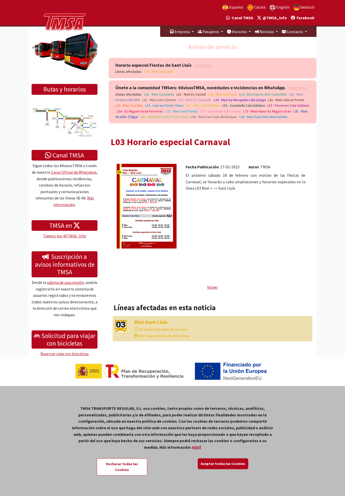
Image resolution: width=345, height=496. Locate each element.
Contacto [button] (295, 31)
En (282, 7)
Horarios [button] (239, 31)
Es (235, 7)
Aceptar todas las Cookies (223, 463)
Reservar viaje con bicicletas (64, 353)
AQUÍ (196, 447)
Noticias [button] (267, 31)
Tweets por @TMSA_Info (64, 235)
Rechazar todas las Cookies (122, 467)
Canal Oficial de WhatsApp (73, 172)
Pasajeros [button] (211, 31)
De (307, 7)
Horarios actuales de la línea (163, 329)
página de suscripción (65, 282)
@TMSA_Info (274, 17)
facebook (304, 17)
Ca (259, 7)
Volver (212, 287)
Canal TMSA (241, 17)
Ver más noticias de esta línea (164, 335)
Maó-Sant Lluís (150, 322)
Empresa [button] (182, 31)
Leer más (203, 65)
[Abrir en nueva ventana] (147, 205)
